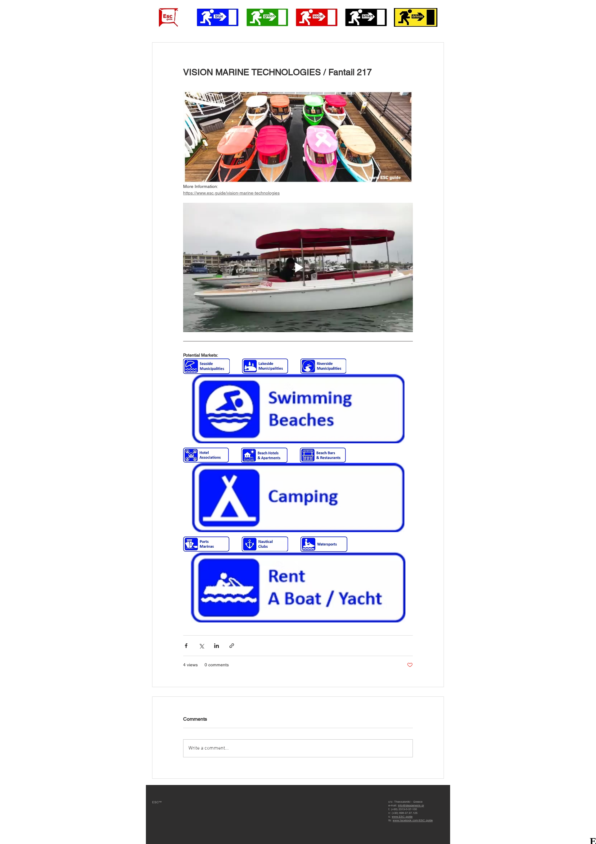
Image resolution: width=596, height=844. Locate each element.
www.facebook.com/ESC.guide (413, 820)
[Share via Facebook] (186, 646)
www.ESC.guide (402, 817)
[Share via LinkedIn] (216, 646)
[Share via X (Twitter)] (201, 646)
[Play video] (298, 267)
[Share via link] (232, 646)
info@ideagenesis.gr (411, 805)
